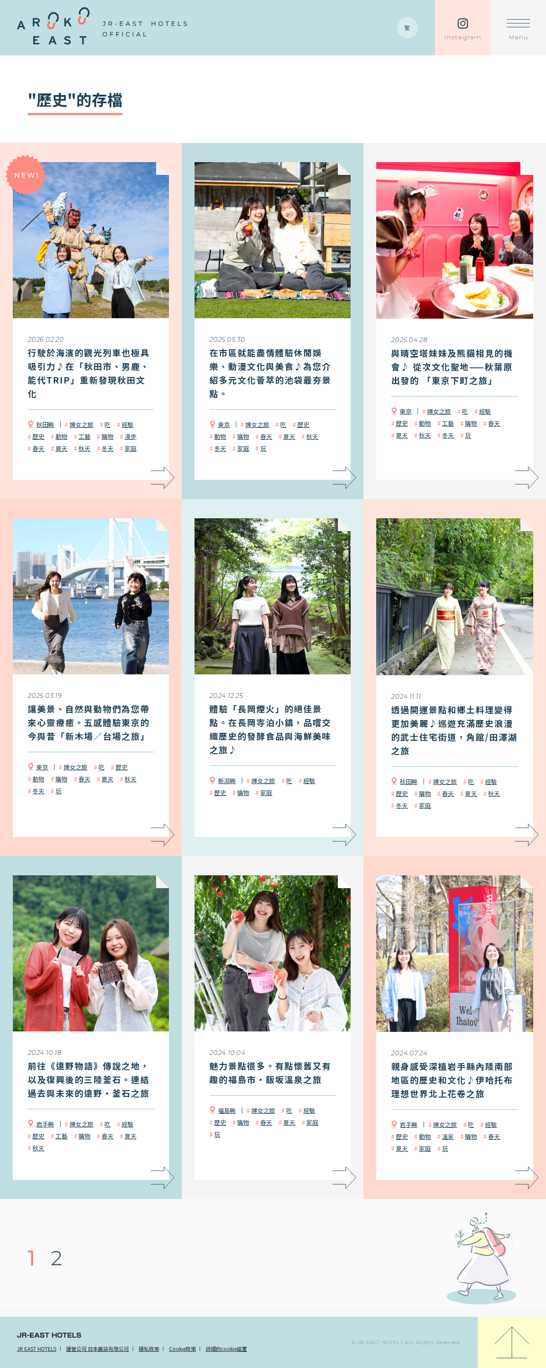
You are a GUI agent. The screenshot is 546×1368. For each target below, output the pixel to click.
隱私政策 (149, 1348)
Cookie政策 (182, 1348)
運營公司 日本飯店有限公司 (97, 1348)
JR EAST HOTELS (36, 1348)
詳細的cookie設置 (226, 1348)
